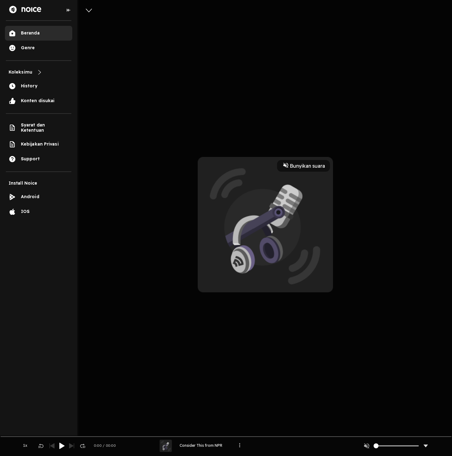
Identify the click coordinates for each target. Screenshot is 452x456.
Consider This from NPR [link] (201, 445)
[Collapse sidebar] (68, 10)
